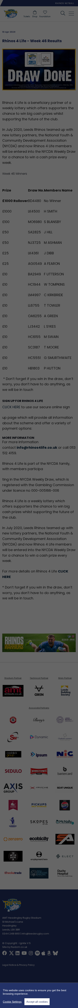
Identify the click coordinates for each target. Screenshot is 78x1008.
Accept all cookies (37, 1001)
